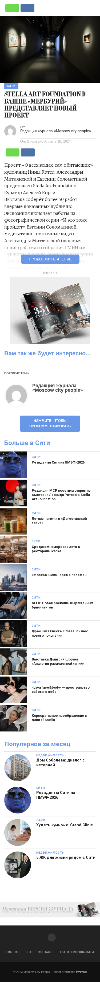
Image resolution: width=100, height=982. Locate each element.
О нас (29, 952)
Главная (12, 952)
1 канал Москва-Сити (76, 952)
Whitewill (81, 971)
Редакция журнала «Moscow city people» (55, 131)
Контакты (46, 952)
